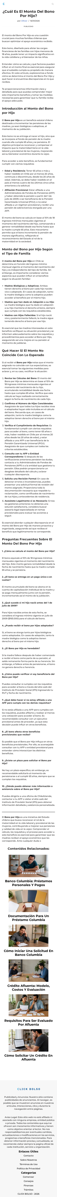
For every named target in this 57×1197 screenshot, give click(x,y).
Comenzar (28, 1177)
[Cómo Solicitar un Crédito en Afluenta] (28, 1051)
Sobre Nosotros (28, 1160)
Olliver (24, 21)
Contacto (29, 1155)
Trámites (28, 1190)
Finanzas (28, 1185)
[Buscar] (53, 4)
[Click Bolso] (3, 4)
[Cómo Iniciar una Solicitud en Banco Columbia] (28, 946)
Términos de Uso (29, 1164)
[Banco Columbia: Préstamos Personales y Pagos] (28, 876)
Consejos (28, 1181)
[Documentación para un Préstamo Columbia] (28, 911)
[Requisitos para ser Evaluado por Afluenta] (28, 1016)
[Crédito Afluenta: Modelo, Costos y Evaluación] (28, 981)
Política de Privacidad (28, 1168)
